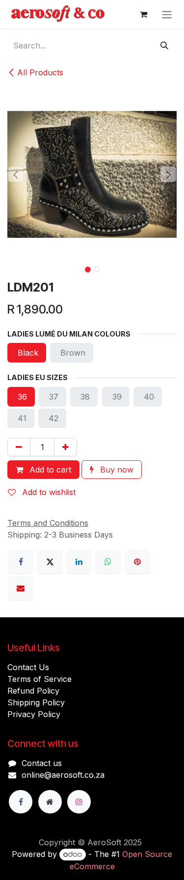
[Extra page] (50, 801)
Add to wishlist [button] (48, 492)
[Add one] (65, 447)
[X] (50, 561)
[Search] (164, 45)
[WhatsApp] (108, 561)
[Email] (20, 588)
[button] (16, 174)
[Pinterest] (137, 561)
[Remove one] (18, 447)
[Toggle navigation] (167, 14)
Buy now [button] (115, 469)
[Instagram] (79, 801)
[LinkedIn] (79, 561)
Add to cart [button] (49, 469)
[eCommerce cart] (143, 14)
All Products (40, 72)
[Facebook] (20, 561)
